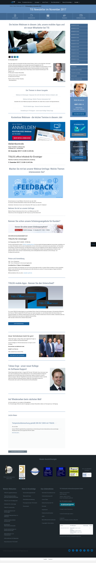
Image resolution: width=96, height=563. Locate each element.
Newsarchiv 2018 (75, 46)
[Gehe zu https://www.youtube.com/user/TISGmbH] (69, 550)
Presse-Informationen (76, 79)
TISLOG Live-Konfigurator (11, 500)
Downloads (74, 76)
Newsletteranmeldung (28, 499)
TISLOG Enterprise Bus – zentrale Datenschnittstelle (11, 496)
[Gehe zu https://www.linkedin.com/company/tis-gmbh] (81, 550)
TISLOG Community (9, 507)
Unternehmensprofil (47, 496)
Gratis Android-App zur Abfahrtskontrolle (10, 529)
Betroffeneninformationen (49, 519)
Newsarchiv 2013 (75, 62)
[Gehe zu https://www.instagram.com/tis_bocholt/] (84, 550)
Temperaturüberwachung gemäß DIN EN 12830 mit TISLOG (33, 423)
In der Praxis (45, 2)
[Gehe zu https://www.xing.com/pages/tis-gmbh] (73, 550)
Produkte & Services (27, 2)
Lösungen (37, 2)
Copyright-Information (48, 523)
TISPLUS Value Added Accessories (9, 520)
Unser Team (45, 499)
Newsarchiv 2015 (75, 56)
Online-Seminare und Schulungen (9, 511)
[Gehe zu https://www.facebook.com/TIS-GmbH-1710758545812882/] (88, 550)
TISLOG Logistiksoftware (10, 492)
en (92, 244)
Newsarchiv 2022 (75, 34)
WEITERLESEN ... (16, 432)
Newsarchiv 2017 (75, 49)
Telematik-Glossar (75, 72)
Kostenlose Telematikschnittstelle (9, 525)
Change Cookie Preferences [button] (66, 509)
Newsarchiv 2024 (75, 28)
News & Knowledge (67, 2)
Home (19, 2)
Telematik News (27, 496)
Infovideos (73, 66)
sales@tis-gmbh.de (27, 272)
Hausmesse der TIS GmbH (10, 541)
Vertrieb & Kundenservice (48, 492)
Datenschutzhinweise (47, 513)
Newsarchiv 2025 (75, 25)
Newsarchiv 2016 (75, 53)
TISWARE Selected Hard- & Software (11, 516)
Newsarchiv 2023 (75, 31)
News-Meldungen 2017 (19, 6)
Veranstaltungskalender (29, 492)
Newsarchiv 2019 (75, 43)
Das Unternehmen (55, 2)
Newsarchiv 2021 (75, 37)
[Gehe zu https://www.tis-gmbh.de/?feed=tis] (77, 550)
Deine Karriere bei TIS (47, 502)
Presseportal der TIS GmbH (30, 502)
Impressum (45, 509)
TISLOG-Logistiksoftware (28, 244)
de (94, 244)
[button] (9, 57)
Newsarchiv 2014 (75, 59)
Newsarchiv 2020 (75, 40)
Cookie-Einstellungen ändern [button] (66, 513)
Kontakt (76, 2)
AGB (43, 516)
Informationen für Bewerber (11, 538)
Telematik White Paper (76, 69)
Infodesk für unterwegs (10, 504)
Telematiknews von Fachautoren (9, 534)
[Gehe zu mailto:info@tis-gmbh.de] (92, 550)
